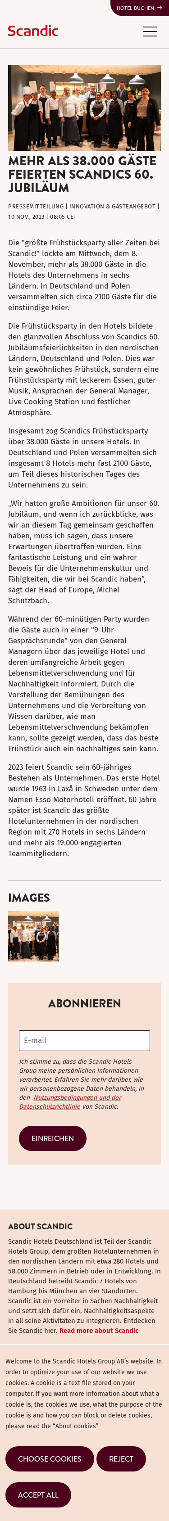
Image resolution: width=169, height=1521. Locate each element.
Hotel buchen (135, 8)
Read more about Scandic (98, 1331)
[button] (150, 31)
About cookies (75, 1426)
